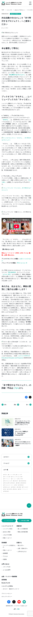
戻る (15, 404)
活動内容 (19, 526)
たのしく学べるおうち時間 (17, 476)
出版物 (5, 559)
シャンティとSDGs (7, 586)
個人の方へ (21, 545)
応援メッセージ (7, 538)
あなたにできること (20, 10)
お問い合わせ (5, 564)
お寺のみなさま (22, 551)
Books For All (6, 583)
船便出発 (15, 489)
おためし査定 (7, 274)
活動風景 (19, 487)
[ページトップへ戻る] (29, 505)
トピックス (9, 10)
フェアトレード (7, 478)
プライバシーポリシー (7, 593)
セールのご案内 (7, 476)
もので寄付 (21, 478)
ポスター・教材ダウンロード (11, 589)
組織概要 (5, 553)
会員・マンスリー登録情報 (9, 576)
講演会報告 (7, 491)
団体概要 (4, 542)
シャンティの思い (8, 528)
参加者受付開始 (23, 480)
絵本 (5, 489)
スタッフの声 (19, 474)
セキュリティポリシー (7, 596)
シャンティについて (7, 526)
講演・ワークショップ (24, 489)
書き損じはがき (7, 487)
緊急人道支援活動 (23, 531)
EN (18, 609)
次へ (27, 404)
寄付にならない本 (22, 263)
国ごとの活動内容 (23, 528)
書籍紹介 (14, 487)
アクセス (5, 556)
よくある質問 (6, 570)
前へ (5, 404)
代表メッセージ (7, 550)
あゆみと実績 (6, 531)
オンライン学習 (12, 474)
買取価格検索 (12, 272)
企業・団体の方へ (23, 548)
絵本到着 (10, 489)
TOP (3, 10)
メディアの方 (6, 567)
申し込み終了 (26, 487)
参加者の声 (16, 480)
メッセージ (15, 478)
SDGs (6, 474)
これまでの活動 (7, 535)
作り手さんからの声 (8, 480)
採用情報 (4, 579)
